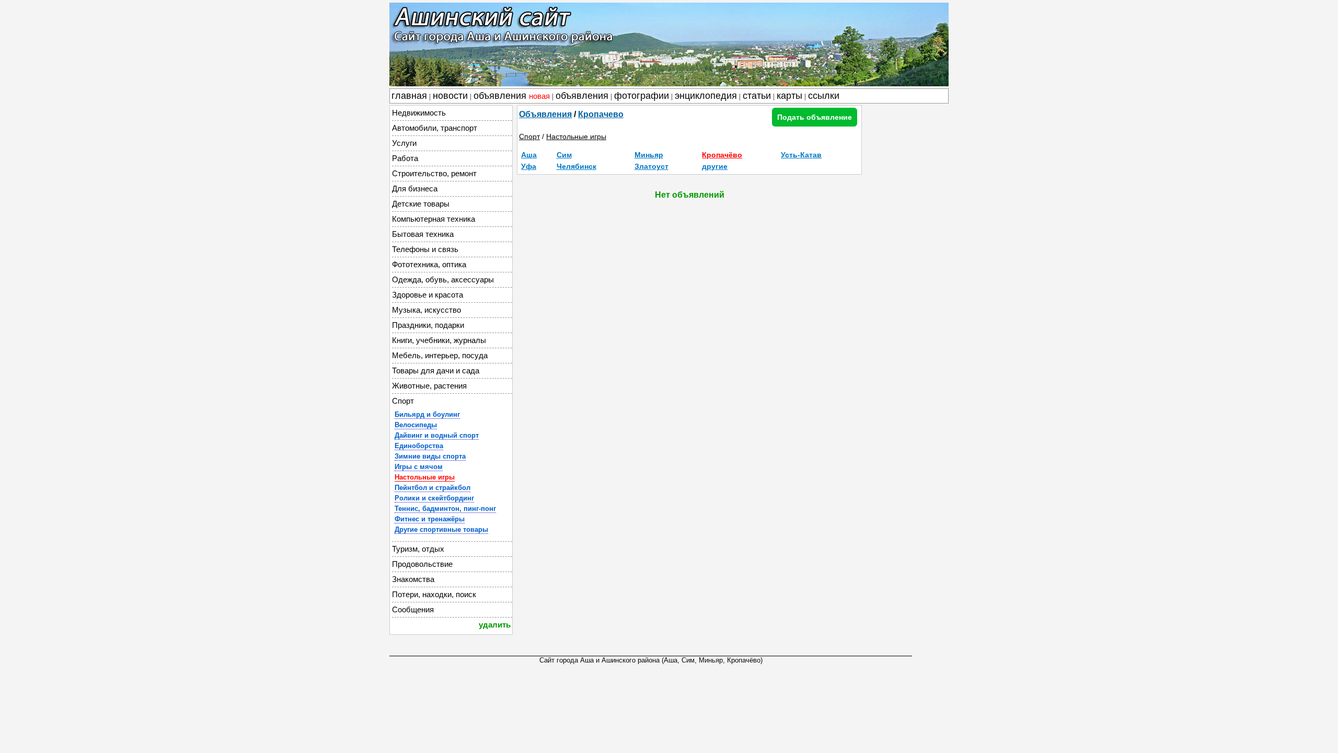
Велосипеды (416, 425)
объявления (512, 95)
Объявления (545, 114)
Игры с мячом (419, 467)
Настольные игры (425, 477)
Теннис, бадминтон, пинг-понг (445, 508)
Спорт (529, 136)
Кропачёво (722, 155)
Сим (564, 155)
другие (715, 166)
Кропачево (601, 114)
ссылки (823, 95)
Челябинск (576, 166)
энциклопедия (706, 95)
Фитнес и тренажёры (430, 519)
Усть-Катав (801, 155)
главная (409, 95)
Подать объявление (814, 117)
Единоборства (419, 446)
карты (789, 95)
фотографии (641, 95)
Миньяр (649, 155)
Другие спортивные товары (441, 529)
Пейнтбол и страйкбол (432, 488)
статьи (757, 95)
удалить (495, 624)
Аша (529, 155)
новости (450, 95)
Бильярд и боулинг (427, 414)
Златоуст (651, 166)
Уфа (528, 166)
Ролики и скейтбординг (434, 498)
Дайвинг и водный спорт (437, 435)
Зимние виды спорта (430, 456)
